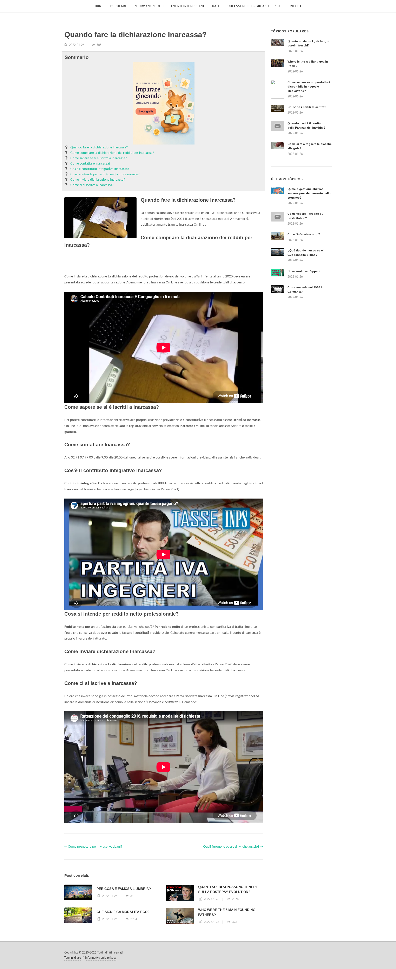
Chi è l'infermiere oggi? (304, 286)
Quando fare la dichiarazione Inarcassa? (99, 147)
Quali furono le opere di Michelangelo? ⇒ (233, 898)
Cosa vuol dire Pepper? (304, 322)
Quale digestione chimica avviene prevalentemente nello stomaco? (309, 245)
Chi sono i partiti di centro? (307, 107)
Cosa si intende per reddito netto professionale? (104, 174)
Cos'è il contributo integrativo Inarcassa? (99, 169)
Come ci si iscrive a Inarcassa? (91, 185)
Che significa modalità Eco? (123, 963)
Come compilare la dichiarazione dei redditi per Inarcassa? (112, 152)
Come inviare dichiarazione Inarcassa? (97, 179)
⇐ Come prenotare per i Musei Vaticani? (93, 898)
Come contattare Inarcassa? (90, 163)
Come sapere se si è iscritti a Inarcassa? (98, 158)
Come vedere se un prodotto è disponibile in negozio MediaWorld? (309, 86)
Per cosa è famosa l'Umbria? (124, 940)
